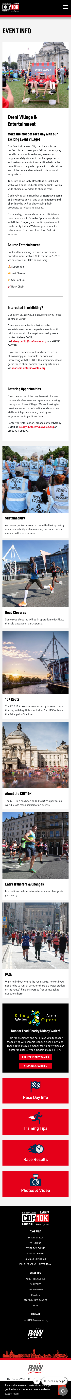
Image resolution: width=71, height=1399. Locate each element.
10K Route (12, 699)
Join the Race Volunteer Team (35, 1264)
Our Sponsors (35, 1289)
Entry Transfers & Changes (24, 884)
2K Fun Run (35, 1243)
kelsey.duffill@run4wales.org (28, 341)
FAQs (8, 974)
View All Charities (35, 1065)
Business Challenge (35, 1259)
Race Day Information (35, 1300)
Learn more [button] (12, 1393)
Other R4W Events (35, 1248)
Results (35, 1295)
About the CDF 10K (18, 793)
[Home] (10, 7)
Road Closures (15, 612)
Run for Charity (35, 1253)
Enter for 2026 (35, 1237)
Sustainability (15, 517)
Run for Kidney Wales (35, 1057)
